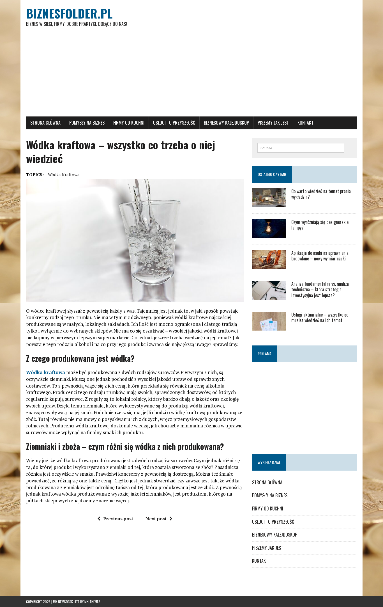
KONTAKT (305, 122)
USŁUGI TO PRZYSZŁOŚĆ (174, 122)
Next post (156, 519)
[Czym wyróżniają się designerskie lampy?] (269, 234)
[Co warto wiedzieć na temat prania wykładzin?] (269, 203)
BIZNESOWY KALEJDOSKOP (226, 122)
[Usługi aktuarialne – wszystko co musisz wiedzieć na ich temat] (269, 327)
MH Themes (92, 601)
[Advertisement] (191, 74)
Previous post (118, 519)
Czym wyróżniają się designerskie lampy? (320, 225)
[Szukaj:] (300, 147)
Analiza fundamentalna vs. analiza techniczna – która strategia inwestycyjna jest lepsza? (320, 289)
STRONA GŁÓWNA (45, 122)
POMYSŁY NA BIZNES (87, 122)
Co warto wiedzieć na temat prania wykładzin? (321, 194)
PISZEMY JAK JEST (273, 122)
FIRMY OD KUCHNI (128, 122)
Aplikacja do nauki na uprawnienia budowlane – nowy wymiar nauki (320, 255)
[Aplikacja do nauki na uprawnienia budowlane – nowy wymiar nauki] (269, 265)
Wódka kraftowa (64, 174)
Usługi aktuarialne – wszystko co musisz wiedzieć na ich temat (319, 317)
